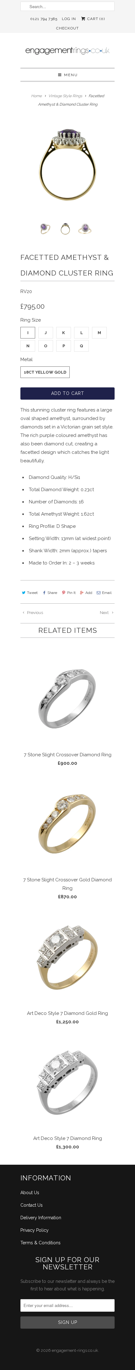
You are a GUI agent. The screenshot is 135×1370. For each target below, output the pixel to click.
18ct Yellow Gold (45, 372)
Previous (34, 612)
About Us (29, 1192)
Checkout (67, 28)
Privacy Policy (34, 1230)
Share (52, 593)
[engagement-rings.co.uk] (67, 52)
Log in (69, 19)
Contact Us (31, 1205)
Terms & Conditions (40, 1242)
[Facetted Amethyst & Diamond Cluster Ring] (67, 165)
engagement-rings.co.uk (75, 1350)
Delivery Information (40, 1217)
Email (106, 593)
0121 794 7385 (43, 19)
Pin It (71, 593)
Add (88, 593)
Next (105, 612)
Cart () (95, 19)
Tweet (32, 593)
